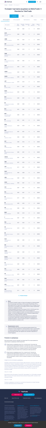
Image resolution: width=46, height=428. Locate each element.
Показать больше (23, 295)
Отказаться (28, 425)
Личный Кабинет (32, 1)
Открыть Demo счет (29, 394)
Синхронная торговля (26, 398)
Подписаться (18, 425)
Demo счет (6, 398)
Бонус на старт (17, 394)
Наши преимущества (38, 398)
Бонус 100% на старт (15, 398)
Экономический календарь (9, 401)
